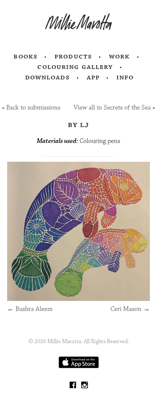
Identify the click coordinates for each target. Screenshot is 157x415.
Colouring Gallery (75, 66)
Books (25, 56)
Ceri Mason (130, 309)
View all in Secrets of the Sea (112, 108)
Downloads (47, 77)
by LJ (78, 125)
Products (73, 56)
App (93, 77)
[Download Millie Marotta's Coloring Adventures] (79, 366)
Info (125, 77)
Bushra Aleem (30, 309)
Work (119, 56)
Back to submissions (33, 108)
